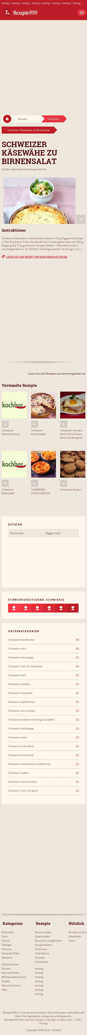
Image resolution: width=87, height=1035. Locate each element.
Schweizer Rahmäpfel (8, 491)
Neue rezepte (43, 932)
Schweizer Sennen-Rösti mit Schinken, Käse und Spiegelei (71, 434)
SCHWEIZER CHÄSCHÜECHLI (40, 491)
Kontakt (56, 1030)
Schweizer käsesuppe (20, 657)
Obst (4, 989)
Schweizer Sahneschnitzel (10, 432)
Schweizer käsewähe (20, 693)
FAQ (78, 1019)
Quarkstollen (42, 936)
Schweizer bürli (17, 675)
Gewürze (7, 957)
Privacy (43, 1023)
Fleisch (6, 940)
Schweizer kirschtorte (20, 755)
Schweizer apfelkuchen (21, 702)
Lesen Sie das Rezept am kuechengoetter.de (36, 257)
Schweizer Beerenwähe (38, 432)
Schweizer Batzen (70, 489)
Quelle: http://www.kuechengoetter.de (24, 169)
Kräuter (6, 968)
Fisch (5, 936)
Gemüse (7, 949)
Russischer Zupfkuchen (48, 940)
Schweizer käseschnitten (22, 781)
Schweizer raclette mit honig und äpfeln (31, 719)
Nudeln (6, 981)
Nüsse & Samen (11, 985)
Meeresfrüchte (10, 973)
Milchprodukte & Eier (14, 977)
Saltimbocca (42, 953)
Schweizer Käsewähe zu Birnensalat (29, 130)
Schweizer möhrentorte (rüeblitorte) (29, 764)
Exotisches (8, 932)
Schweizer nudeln (18, 773)
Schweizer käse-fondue (21, 710)
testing (5, 3)
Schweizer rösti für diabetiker (25, 666)
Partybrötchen (43, 945)
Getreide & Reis (11, 953)
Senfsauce (41, 949)
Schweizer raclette (19, 684)
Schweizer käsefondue (21, 639)
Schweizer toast (17, 737)
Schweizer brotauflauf (21, 746)
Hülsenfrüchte (10, 964)
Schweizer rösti (17, 648)
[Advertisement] (43, 63)
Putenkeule (41, 962)
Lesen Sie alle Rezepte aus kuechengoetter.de (56, 373)
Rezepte (22, 119)
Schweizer (54, 119)
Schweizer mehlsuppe (21, 728)
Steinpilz (40, 957)
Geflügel (7, 945)
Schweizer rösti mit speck (23, 790)
